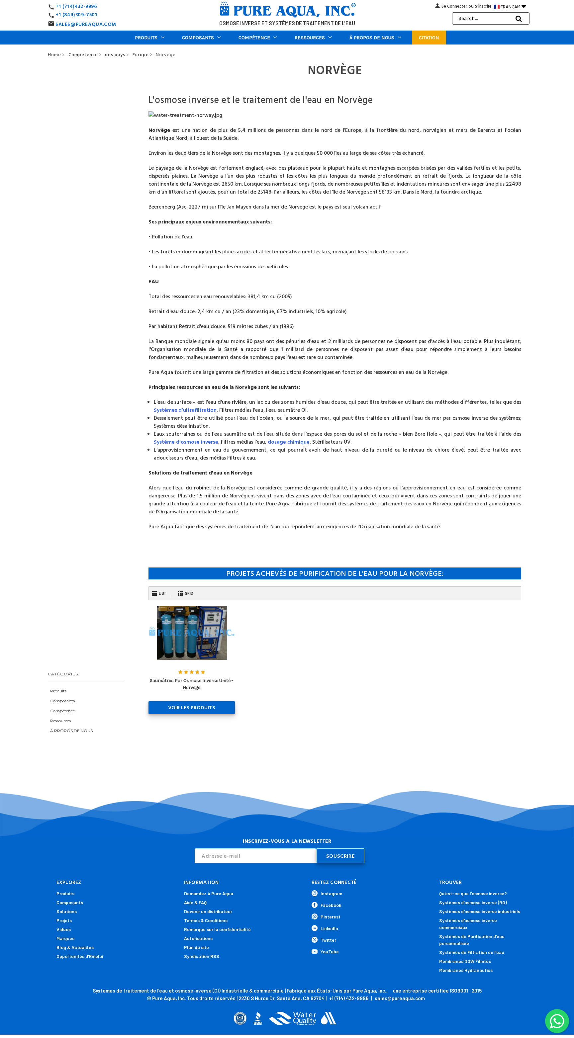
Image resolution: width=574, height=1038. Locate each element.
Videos (63, 929)
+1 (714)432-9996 (76, 6)
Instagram (331, 893)
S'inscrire (483, 6)
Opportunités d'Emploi (79, 956)
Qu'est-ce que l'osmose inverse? (473, 893)
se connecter (454, 6)
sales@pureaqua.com (400, 998)
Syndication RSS (201, 956)
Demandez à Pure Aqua (208, 893)
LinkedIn (329, 928)
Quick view (191, 633)
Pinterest (330, 916)
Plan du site (196, 947)
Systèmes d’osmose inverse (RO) (473, 902)
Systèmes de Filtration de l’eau (471, 952)
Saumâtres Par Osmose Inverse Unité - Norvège (191, 684)
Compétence (254, 38)
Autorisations (198, 938)
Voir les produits (191, 707)
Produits (146, 38)
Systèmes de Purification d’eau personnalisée (472, 939)
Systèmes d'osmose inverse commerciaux (468, 923)
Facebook (331, 905)
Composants (198, 38)
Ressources (310, 38)
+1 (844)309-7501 (76, 15)
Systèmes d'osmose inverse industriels (479, 911)
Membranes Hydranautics (466, 970)
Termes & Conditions (206, 920)
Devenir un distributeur (208, 911)
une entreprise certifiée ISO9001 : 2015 (437, 991)
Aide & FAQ (195, 902)
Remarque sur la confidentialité (217, 929)
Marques (65, 938)
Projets (64, 920)
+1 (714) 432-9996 (348, 998)
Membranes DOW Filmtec (465, 961)
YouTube (330, 951)
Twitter (328, 940)
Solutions (66, 911)
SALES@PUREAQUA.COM (85, 24)
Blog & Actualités (75, 947)
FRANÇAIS (513, 6)
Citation (429, 38)
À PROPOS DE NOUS (371, 38)
